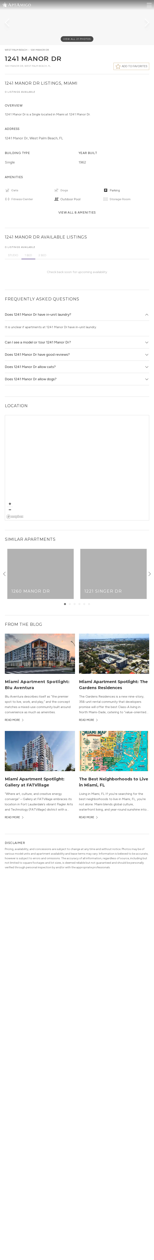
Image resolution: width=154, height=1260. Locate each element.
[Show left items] (4, 574)
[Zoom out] (10, 510)
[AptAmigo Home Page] (19, 4)
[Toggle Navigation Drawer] (149, 5)
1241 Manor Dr (39, 49)
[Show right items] (150, 574)
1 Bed (28, 255)
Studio (13, 255)
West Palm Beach (16, 49)
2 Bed (42, 255)
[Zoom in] (10, 504)
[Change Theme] (4, 4)
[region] (77, 468)
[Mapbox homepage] (14, 517)
